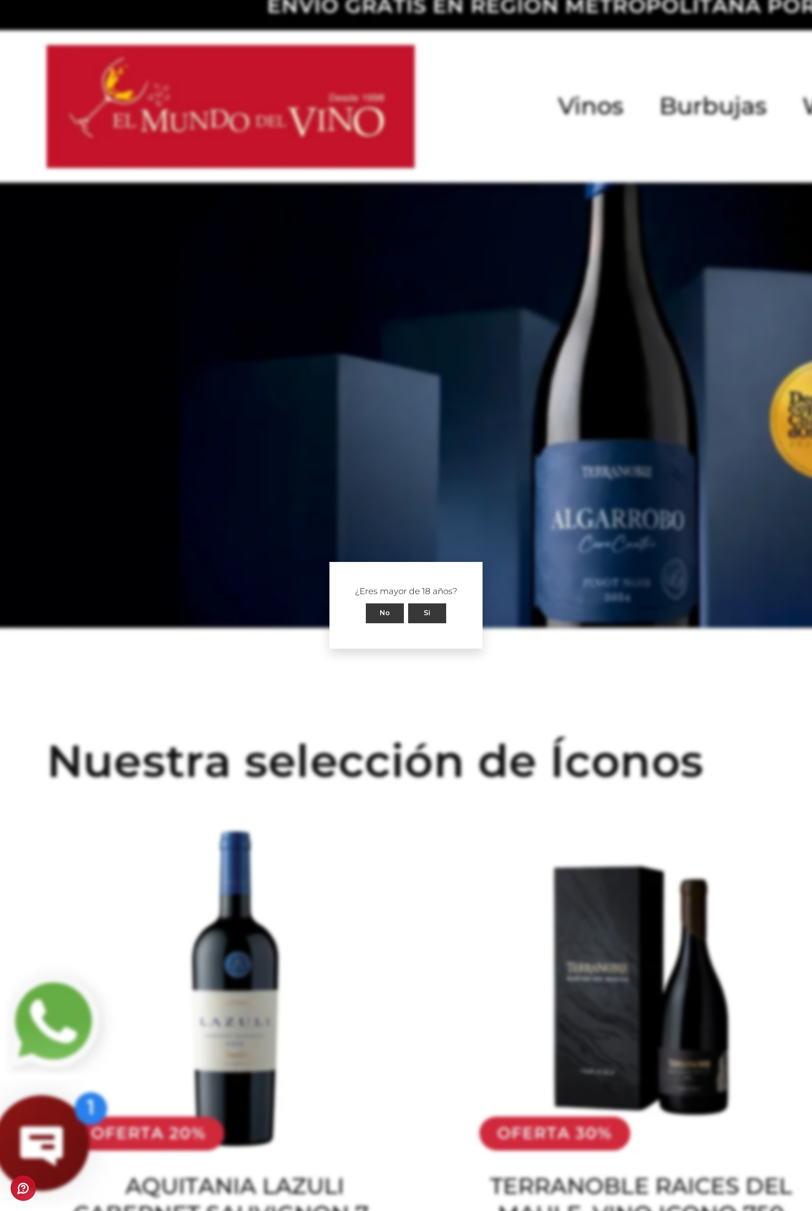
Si (427, 613)
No (385, 613)
